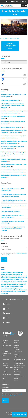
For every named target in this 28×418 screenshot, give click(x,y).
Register (16, 378)
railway (24, 283)
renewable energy (5, 284)
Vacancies (16, 354)
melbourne (4, 281)
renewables (13, 284)
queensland (4, 283)
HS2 (26, 276)
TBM (21, 288)
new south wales (11, 281)
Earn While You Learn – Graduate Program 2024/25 (7, 353)
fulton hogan (21, 276)
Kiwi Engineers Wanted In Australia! (11, 100)
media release (19, 279)
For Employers (17, 372)
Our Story (5, 343)
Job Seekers (17, 357)
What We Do (17, 343)
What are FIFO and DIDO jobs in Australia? (13, 127)
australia (12, 272)
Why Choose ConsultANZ (5, 364)
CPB (14, 274)
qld (26, 281)
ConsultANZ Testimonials (17, 348)
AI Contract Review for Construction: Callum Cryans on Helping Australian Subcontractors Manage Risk (12, 105)
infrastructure (4, 277)
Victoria (16, 290)
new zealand (19, 281)
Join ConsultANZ (18, 352)
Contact (16, 381)
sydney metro (15, 288)
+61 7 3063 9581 (23, 1)
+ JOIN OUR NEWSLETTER (19, 414)
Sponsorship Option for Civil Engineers (19, 360)
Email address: (4, 246)
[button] (24, 5)
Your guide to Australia (8, 367)
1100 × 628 (16, 39)
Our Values (16, 345)
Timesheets (8, 1)
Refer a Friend (6, 359)
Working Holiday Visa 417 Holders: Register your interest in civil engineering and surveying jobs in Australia (13, 154)
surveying (20, 286)
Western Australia (16, 291)
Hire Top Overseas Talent (7, 375)
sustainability (4, 288)
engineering (4, 276)
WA (19, 290)
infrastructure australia (15, 277)
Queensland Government (13, 283)
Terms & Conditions (21, 253)
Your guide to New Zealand (18, 368)
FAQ (3, 378)
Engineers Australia (12, 276)
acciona (3, 272)
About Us (16, 340)
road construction (21, 284)
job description (5, 279)
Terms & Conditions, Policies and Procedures (19, 364)
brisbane (17, 272)
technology (4, 290)
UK (13, 290)
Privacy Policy (6, 255)
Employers (5, 372)
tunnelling (9, 290)
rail (21, 283)
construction (9, 274)
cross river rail (18, 274)
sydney (10, 288)
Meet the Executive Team (7, 346)
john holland (12, 279)
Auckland (7, 272)
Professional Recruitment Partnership (19, 375)
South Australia (14, 286)
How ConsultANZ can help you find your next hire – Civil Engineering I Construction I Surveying (13, 228)
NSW (24, 281)
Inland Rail (24, 277)
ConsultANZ (5, 340)
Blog (4, 381)
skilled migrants (5, 286)
